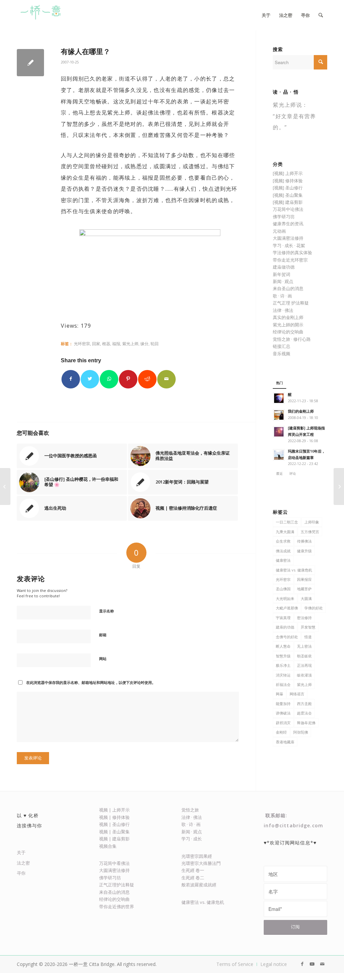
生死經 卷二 (192, 878)
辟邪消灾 (283, 722)
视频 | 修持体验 (114, 817)
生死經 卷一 (192, 870)
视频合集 (108, 846)
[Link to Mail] (322, 964)
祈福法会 (283, 684)
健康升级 (304, 550)
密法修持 (304, 617)
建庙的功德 (285, 627)
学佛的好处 (313, 607)
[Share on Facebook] (70, 379)
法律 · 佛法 (283, 310)
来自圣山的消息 (288, 288)
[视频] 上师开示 (288, 173)
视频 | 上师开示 (114, 810)
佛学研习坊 (284, 217)
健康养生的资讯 (288, 224)
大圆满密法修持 (288, 238)
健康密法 (283, 560)
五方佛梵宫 (310, 531)
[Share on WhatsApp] (109, 379)
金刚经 (281, 732)
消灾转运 (283, 675)
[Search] (320, 15)
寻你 (21, 873)
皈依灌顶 (304, 675)
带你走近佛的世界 (116, 907)
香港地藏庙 (285, 741)
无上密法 (304, 646)
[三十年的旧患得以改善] (5, 486)
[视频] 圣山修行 (288, 188)
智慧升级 (283, 655)
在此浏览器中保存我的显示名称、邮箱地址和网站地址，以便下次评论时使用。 (91, 682)
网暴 (279, 693)
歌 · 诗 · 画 (282, 296)
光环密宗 (82, 343)
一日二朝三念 (287, 521)
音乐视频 (281, 354)
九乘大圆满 (285, 531)
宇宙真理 (283, 617)
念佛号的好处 (287, 636)
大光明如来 (285, 598)
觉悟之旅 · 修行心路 (292, 339)
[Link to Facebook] (302, 964)
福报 (116, 343)
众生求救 (283, 541)
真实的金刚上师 (288, 317)
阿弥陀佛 (300, 732)
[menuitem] (266, 15)
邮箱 (102, 634)
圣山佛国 (283, 588)
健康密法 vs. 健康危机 (294, 569)
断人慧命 (283, 646)
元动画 (279, 231)
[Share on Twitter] (90, 379)
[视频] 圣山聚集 (288, 195)
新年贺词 (281, 274)
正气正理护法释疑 (116, 885)
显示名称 (106, 610)
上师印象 (311, 521)
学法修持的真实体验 (292, 252)
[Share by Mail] (166, 379)
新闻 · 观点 (283, 281)
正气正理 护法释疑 (291, 303)
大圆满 (306, 598)
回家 (96, 343)
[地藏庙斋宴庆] (339, 486)
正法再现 (304, 665)
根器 (106, 343)
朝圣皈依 (304, 655)
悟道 (308, 636)
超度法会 (304, 712)
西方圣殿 (304, 703)
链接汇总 (281, 346)
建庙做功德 (284, 267)
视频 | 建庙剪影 (114, 839)
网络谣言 (297, 693)
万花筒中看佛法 (114, 863)
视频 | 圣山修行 (114, 824)
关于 (21, 852)
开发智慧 (308, 627)
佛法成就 (283, 550)
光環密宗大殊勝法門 (201, 863)
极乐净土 (283, 665)
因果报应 (304, 579)
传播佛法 (304, 541)
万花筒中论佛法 (288, 209)
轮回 (154, 343)
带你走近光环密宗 (290, 260)
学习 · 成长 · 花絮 (289, 245)
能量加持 (283, 703)
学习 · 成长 (191, 839)
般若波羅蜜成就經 (198, 885)
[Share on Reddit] (147, 379)
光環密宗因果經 (196, 856)
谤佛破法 (283, 712)
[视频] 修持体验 (288, 181)
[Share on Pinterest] (128, 379)
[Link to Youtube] (312, 964)
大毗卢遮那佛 (287, 607)
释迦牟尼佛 (306, 722)
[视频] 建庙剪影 (288, 202)
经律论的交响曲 (288, 332)
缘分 (144, 343)
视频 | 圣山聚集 (114, 832)
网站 (102, 658)
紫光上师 (130, 343)
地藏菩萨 (304, 588)
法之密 (23, 863)
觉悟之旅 (190, 810)
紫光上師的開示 (288, 325)
